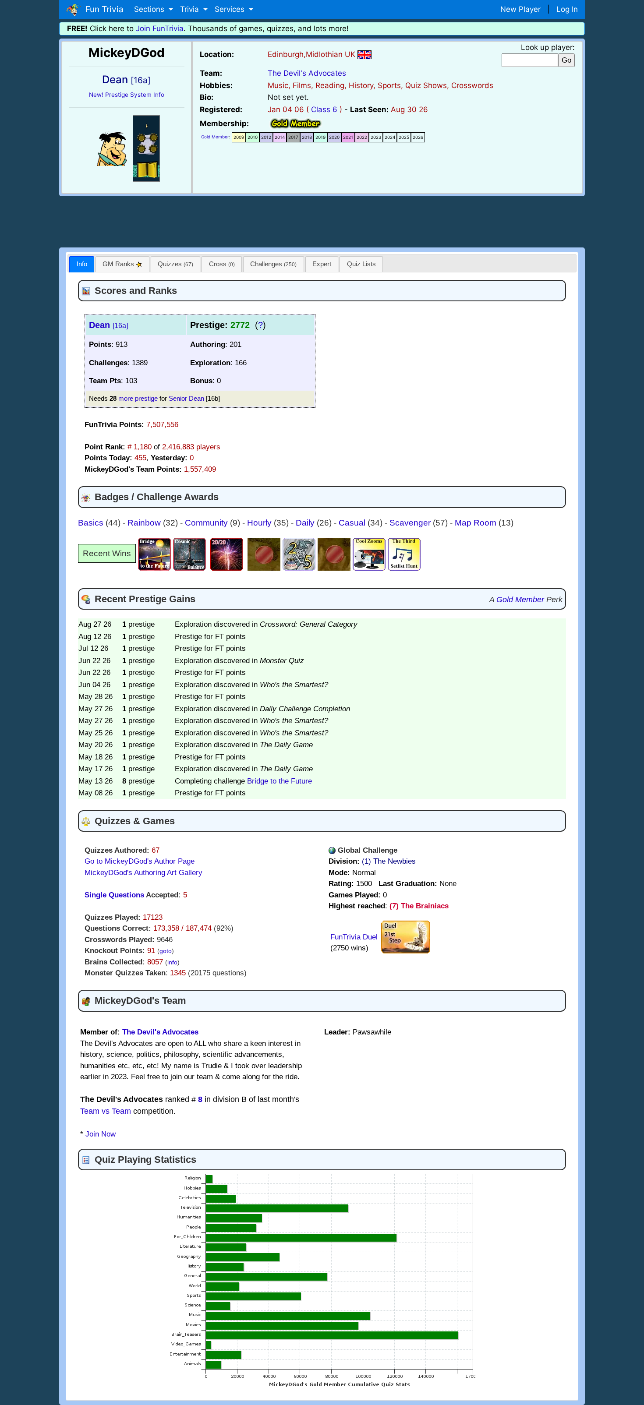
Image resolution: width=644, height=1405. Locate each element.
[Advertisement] (322, 220)
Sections (150, 9)
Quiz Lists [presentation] (361, 264)
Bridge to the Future (279, 781)
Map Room (477, 522)
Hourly (260, 522)
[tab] (81, 264)
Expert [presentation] (321, 264)
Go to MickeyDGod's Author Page (140, 861)
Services (231, 9)
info (172, 962)
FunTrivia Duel (354, 937)
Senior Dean (186, 398)
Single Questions (114, 895)
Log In (567, 9)
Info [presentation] (82, 264)
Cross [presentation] (222, 264)
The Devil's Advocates (307, 73)
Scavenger (411, 522)
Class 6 (324, 109)
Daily (306, 522)
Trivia (190, 9)
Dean (108, 325)
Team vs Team (105, 1111)
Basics (92, 522)
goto (165, 951)
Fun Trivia (102, 9)
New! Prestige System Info (126, 94)
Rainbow (145, 522)
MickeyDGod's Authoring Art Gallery (143, 872)
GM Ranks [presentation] (119, 264)
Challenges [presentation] (273, 264)
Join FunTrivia (160, 28)
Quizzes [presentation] (175, 264)
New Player (520, 9)
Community (207, 522)
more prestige (138, 398)
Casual (353, 522)
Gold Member (215, 136)
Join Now (100, 1134)
